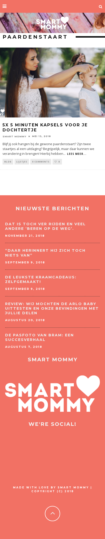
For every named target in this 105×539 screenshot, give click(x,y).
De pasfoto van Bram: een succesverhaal (39, 337)
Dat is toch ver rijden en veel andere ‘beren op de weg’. (45, 226)
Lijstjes (21, 161)
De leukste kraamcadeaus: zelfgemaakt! (40, 279)
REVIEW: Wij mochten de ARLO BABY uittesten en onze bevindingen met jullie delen (52, 308)
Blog (7, 161)
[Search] (100, 6)
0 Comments (40, 161)
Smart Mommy (14, 136)
